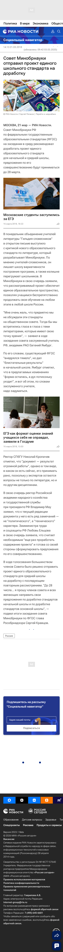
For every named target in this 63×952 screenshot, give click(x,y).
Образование (11, 819)
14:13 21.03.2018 (12, 47)
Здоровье (50, 819)
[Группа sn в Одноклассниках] (47, 800)
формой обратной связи (44, 909)
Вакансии (8, 839)
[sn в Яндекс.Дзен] (22, 800)
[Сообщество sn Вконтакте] (34, 800)
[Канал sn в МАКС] (9, 800)
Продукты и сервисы (49, 825)
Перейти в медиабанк (46, 114)
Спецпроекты (11, 825)
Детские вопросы (32, 819)
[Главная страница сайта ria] (20, 31)
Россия (9, 635)
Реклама (28, 825)
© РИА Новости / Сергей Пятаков (18, 114)
